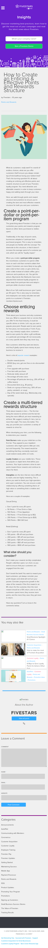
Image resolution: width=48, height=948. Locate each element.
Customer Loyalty (32, 658)
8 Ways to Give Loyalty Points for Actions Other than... (36, 666)
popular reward (23, 355)
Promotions (31, 680)
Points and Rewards (8, 102)
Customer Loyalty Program (10, 944)
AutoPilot (30, 671)
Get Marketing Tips (7, 938)
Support (35, 938)
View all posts (24, 718)
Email (3, 782)
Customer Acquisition (34, 645)
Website (4, 793)
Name (3, 772)
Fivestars (7, 97)
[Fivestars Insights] (24, 6)
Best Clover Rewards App (29, 944)
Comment (5, 747)
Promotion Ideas (39, 677)
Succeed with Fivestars (23, 938)
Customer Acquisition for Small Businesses (16, 941)
